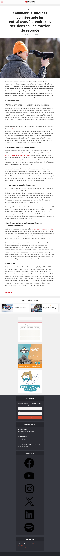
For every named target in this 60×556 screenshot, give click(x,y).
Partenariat (57, 554)
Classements (30, 327)
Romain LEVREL (34, 34)
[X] (29, 507)
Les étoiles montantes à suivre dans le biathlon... (20, 308)
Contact (43, 554)
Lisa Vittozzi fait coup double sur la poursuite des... (50, 308)
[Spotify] (29, 533)
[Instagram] (29, 494)
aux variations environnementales (42, 229)
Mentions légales (50, 554)
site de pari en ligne (17, 129)
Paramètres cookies (22, 548)
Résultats (23, 327)
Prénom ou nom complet (24, 406)
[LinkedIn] (29, 520)
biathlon (9, 292)
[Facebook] (29, 468)
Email (19, 411)
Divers (30, 10)
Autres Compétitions (48, 305)
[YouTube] (29, 481)
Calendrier (37, 327)
